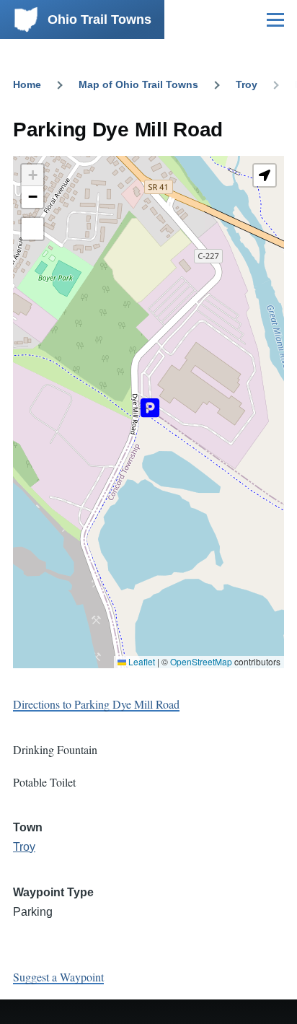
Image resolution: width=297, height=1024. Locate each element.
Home (27, 84)
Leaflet (140, 661)
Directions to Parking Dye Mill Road (96, 704)
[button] (32, 175)
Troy (246, 84)
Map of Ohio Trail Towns (138, 84)
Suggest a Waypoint (58, 976)
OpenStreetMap (201, 661)
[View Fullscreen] (32, 229)
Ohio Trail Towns (99, 19)
